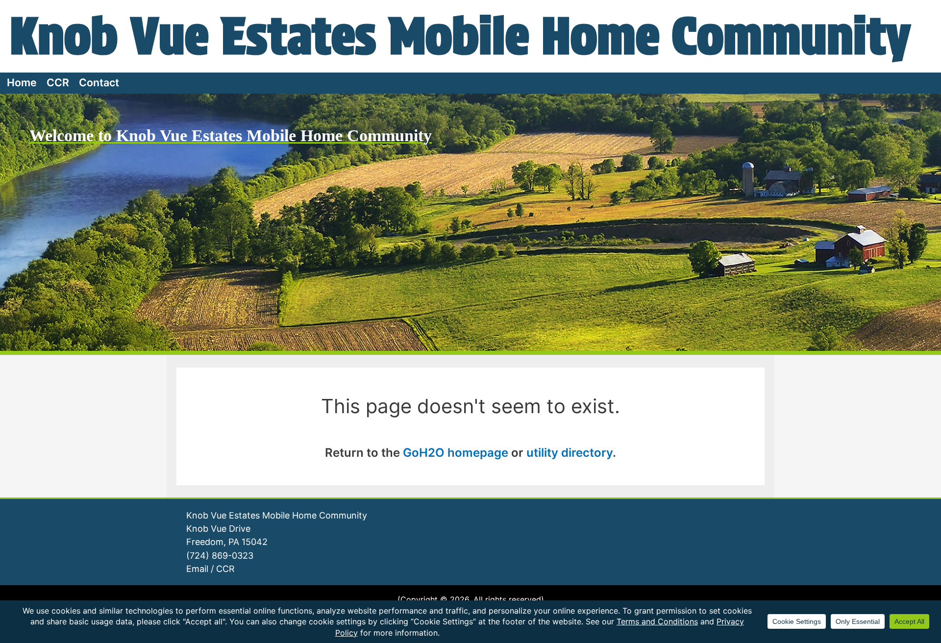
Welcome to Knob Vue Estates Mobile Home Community (230, 135)
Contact (99, 82)
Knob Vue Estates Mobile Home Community (460, 36)
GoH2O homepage (455, 452)
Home (22, 82)
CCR (58, 82)
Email (197, 569)
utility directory (569, 452)
